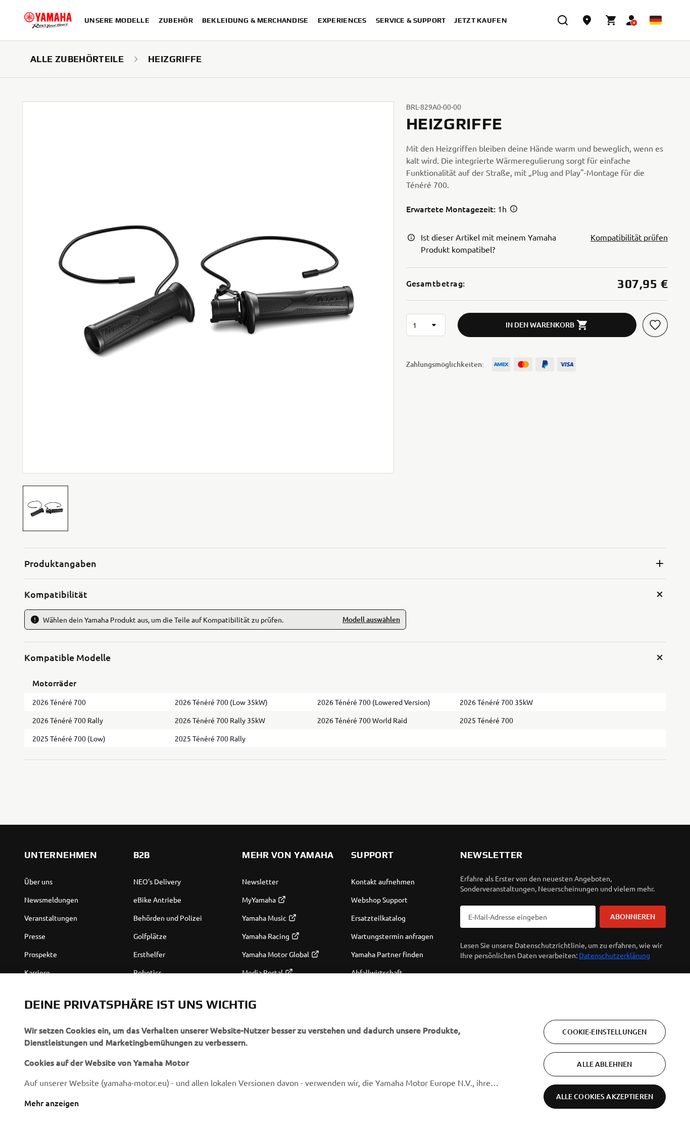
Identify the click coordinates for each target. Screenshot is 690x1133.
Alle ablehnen (604, 1064)
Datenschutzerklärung (614, 955)
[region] (345, 1053)
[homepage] (48, 20)
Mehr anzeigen (51, 1102)
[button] (45, 508)
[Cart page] (611, 20)
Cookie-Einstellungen (604, 1031)
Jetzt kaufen (480, 20)
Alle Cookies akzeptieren (604, 1096)
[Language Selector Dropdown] (656, 20)
